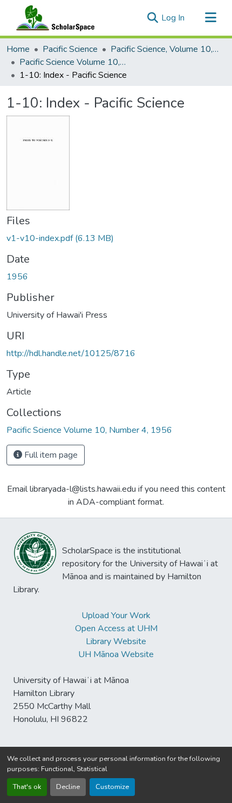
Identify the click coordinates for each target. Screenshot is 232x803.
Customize (112, 787)
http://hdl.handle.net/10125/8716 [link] (70, 353)
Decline (68, 787)
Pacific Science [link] (70, 49)
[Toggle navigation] (210, 18)
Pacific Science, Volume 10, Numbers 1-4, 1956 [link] (165, 49)
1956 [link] (17, 277)
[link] (116, 238)
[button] (52, 17)
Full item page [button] (50, 455)
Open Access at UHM (116, 628)
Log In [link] (173, 18)
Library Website (116, 641)
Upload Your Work (116, 615)
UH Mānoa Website (116, 654)
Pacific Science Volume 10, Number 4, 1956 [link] (73, 62)
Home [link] (18, 49)
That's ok (27, 787)
